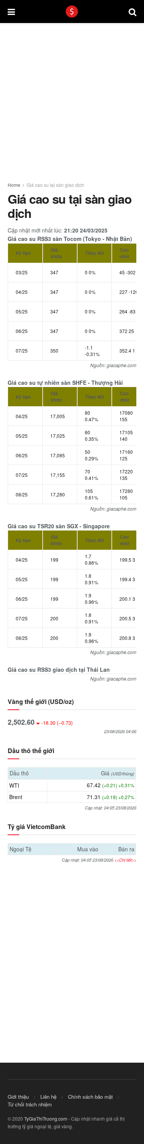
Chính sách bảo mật (90, 1096)
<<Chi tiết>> (125, 860)
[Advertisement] (72, 98)
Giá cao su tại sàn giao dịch (55, 184)
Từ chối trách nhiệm (30, 1104)
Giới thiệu (18, 1096)
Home (14, 184)
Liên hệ (48, 1096)
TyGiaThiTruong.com (45, 1118)
